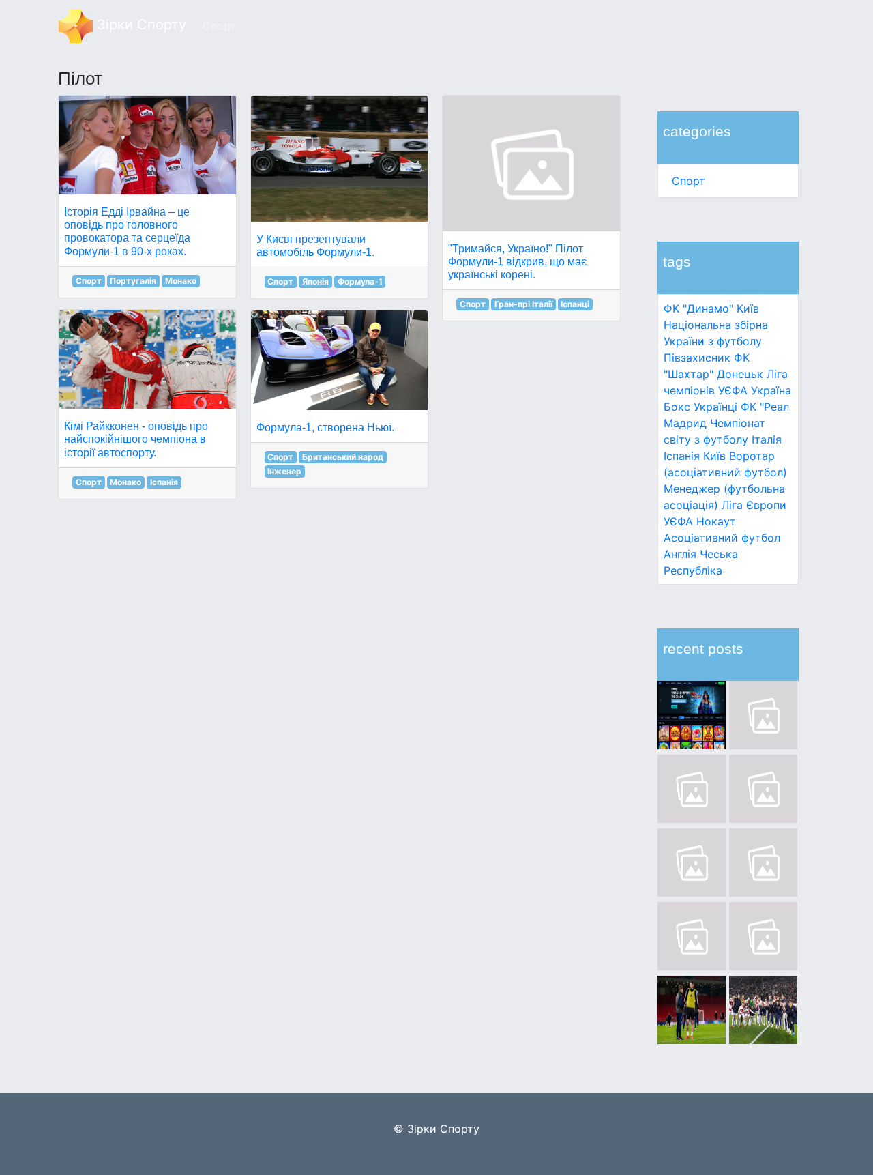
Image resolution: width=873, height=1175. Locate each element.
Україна (771, 390)
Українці (715, 407)
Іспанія (682, 456)
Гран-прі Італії (523, 304)
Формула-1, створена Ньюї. (325, 427)
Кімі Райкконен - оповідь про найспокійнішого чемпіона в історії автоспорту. (136, 439)
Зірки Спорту (139, 24)
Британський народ (342, 457)
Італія (767, 439)
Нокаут (716, 521)
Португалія (133, 281)
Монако (180, 281)
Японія (315, 281)
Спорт (688, 181)
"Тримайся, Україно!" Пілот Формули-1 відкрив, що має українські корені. (517, 261)
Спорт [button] (219, 26)
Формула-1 (360, 281)
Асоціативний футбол (722, 538)
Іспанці (575, 304)
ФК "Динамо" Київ (711, 308)
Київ (714, 456)
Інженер (284, 471)
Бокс (677, 407)
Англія (680, 554)
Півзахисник (697, 357)
